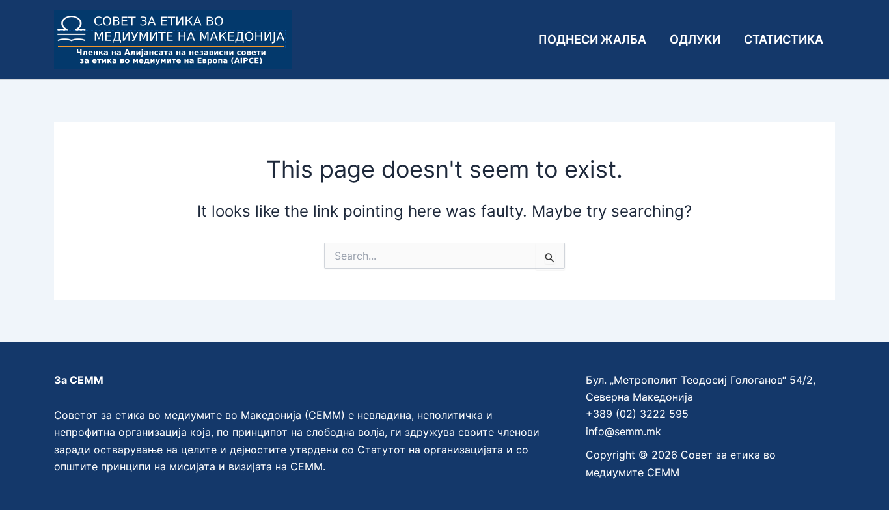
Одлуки (695, 39)
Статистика (783, 39)
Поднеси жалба (592, 39)
